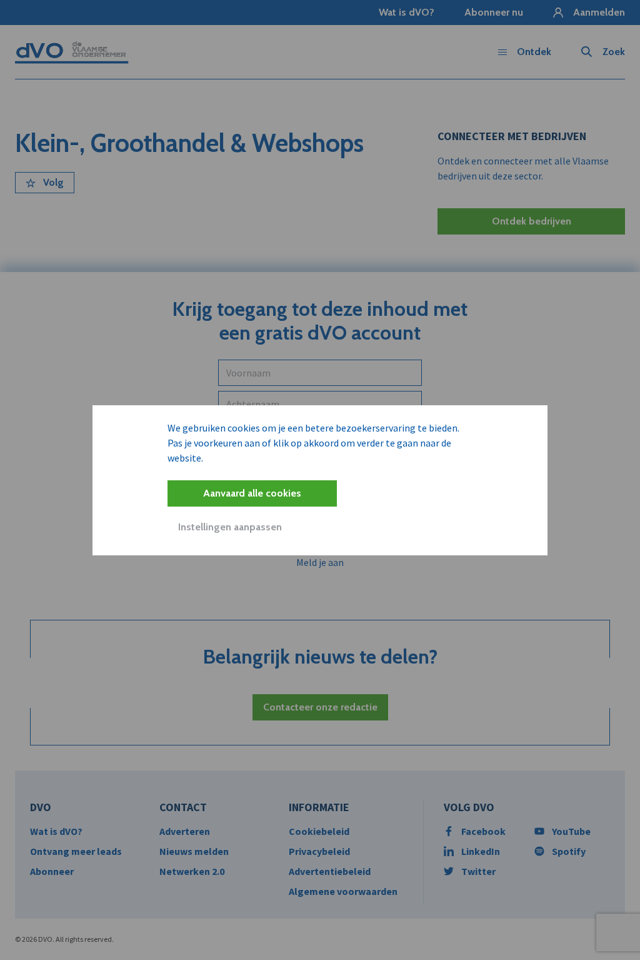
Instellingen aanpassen (230, 527)
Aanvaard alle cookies (252, 493)
